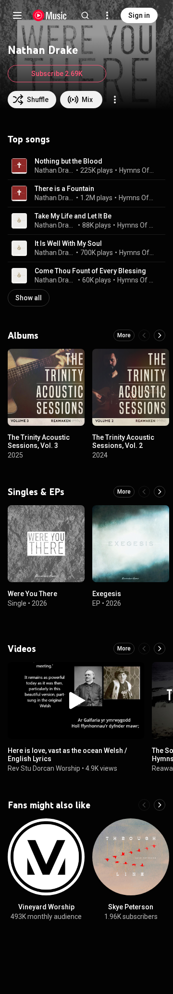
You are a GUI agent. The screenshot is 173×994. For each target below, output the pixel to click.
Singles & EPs (36, 491)
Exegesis (106, 594)
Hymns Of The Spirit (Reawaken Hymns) (136, 225)
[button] (19, 166)
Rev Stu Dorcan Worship (44, 768)
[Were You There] (46, 543)
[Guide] (17, 15)
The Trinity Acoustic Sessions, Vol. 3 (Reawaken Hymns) (39, 445)
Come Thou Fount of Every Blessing (90, 271)
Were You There (32, 594)
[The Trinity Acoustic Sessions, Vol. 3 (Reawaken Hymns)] (46, 387)
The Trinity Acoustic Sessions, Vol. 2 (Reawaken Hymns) (123, 445)
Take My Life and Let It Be (73, 216)
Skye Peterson (130, 907)
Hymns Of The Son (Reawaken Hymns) (137, 170)
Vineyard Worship (46, 907)
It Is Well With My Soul (68, 243)
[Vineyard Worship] (46, 856)
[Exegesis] (130, 543)
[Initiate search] (85, 15)
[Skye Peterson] (130, 856)
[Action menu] (115, 99)
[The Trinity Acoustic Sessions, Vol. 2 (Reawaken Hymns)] (130, 387)
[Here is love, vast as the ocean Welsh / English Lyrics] (76, 700)
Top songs (29, 139)
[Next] (159, 335)
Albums (23, 335)
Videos (22, 648)
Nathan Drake (54, 170)
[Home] (50, 15)
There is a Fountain (64, 188)
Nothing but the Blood (68, 161)
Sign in (139, 15)
